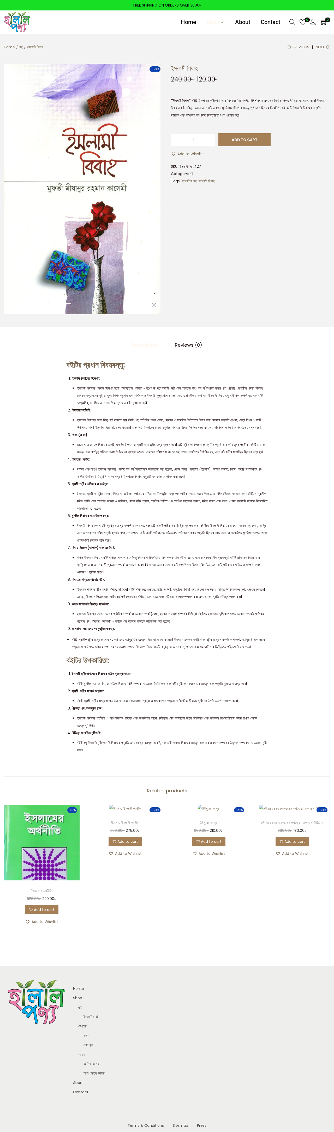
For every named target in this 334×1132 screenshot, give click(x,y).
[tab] (145, 345)
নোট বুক (88, 1045)
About (78, 1082)
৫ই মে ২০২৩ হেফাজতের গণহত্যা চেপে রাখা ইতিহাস (292, 822)
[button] (187, 154)
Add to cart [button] (44, 909)
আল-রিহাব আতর (94, 1073)
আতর (81, 1054)
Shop (77, 998)
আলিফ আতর (91, 1063)
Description (145, 345)
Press (201, 1125)
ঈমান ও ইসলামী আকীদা (125, 822)
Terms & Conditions (146, 1125)
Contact (80, 1092)
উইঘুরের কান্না (208, 822)
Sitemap (180, 1125)
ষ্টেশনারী (82, 1026)
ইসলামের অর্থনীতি (41, 890)
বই (21, 47)
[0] (303, 22)
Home (9, 47)
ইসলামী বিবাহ (206, 181)
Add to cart (244, 139)
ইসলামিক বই (189, 181)
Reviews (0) (188, 345)
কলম (86, 1035)
